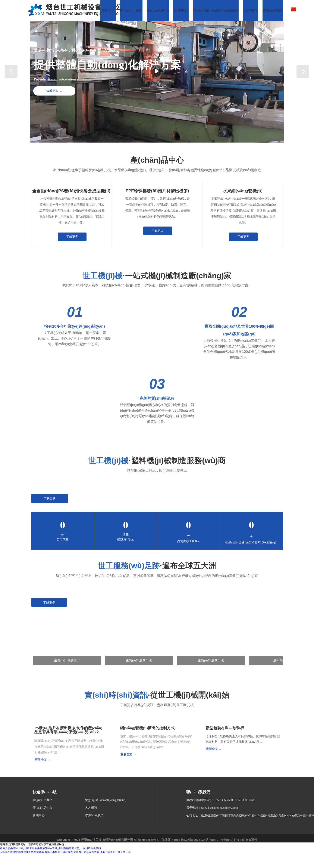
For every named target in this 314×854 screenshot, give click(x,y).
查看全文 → (43, 759)
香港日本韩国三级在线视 (59, 852)
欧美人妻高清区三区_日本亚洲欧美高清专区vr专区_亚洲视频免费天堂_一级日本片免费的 (50, 848)
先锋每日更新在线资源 (86, 852)
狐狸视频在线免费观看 (31, 852)
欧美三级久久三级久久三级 (115, 852)
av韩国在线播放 (9, 852)
